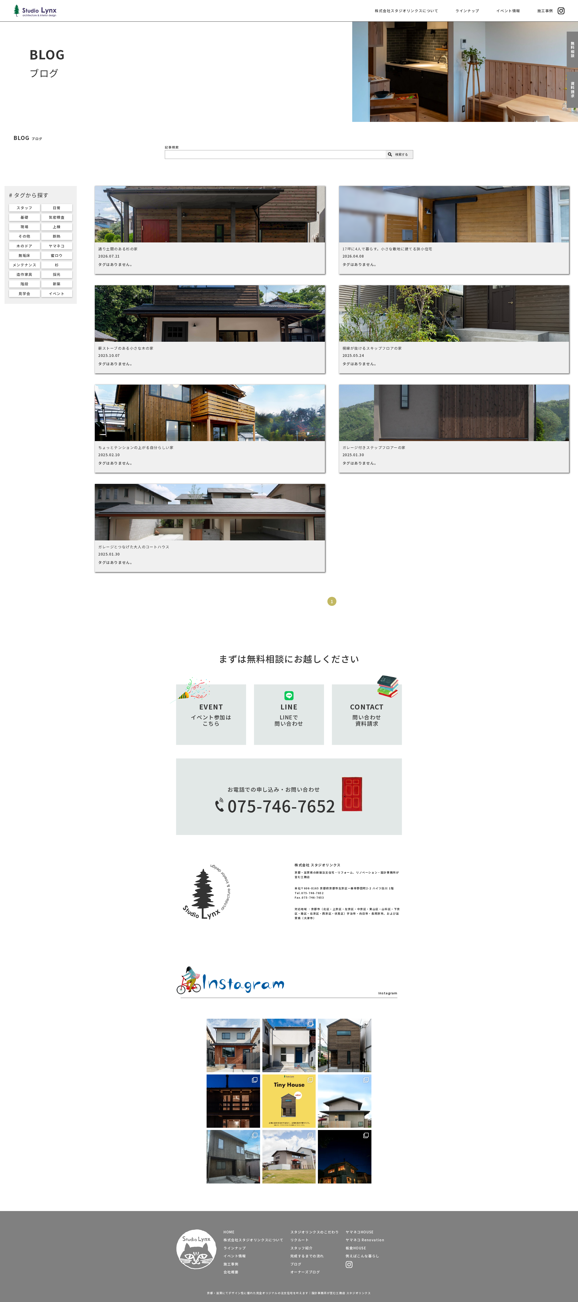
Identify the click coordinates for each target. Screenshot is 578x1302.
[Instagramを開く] (561, 11)
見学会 (24, 293)
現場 (24, 226)
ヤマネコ (57, 246)
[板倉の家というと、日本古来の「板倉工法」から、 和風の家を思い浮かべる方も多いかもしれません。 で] (344, 1156)
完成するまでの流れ (307, 1255)
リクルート (299, 1239)
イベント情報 (508, 10)
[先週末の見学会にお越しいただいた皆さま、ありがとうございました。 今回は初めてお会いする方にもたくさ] (233, 1156)
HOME (229, 1232)
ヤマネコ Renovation (365, 1239)
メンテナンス (25, 264)
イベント (57, 293)
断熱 (57, 236)
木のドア (24, 246)
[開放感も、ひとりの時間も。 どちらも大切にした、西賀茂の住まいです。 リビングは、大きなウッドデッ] (344, 1101)
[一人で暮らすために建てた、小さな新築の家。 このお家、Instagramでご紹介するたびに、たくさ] (344, 1045)
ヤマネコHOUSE (360, 1232)
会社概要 (231, 1271)
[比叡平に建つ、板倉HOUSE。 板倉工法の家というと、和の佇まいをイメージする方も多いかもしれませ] (233, 1101)
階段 (24, 283)
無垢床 (24, 255)
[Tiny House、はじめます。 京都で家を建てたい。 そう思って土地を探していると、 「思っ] (289, 1101)
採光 (57, 274)
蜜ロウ (57, 255)
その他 (24, 236)
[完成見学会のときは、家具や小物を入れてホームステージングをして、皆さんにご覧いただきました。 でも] (233, 1045)
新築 (57, 283)
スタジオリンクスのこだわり (314, 1232)
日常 (57, 207)
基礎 (24, 217)
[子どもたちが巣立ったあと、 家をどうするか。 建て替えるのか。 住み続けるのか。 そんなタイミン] (289, 1156)
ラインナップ (467, 10)
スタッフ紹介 (301, 1248)
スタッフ (24, 207)
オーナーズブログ (305, 1271)
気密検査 (57, 217)
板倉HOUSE (356, 1248)
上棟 (57, 226)
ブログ (296, 1264)
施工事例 (545, 10)
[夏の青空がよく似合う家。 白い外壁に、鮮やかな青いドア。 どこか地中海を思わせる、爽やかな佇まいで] (289, 1045)
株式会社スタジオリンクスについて (406, 10)
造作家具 (24, 274)
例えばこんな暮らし (362, 1255)
